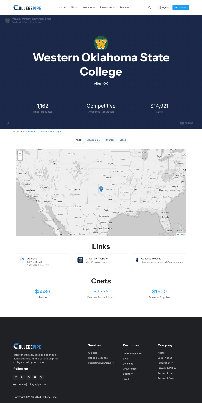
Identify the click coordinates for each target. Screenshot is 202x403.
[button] (101, 189)
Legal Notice (165, 357)
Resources (106, 7)
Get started (181, 7)
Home (62, 7)
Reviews (124, 7)
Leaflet (182, 234)
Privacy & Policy (167, 367)
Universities (19, 131)
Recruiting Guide (132, 353)
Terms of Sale (166, 378)
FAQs (126, 378)
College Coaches (98, 357)
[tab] (79, 140)
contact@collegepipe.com (31, 384)
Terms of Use (165, 373)
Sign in (165, 7)
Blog (125, 358)
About (74, 7)
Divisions (128, 363)
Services (87, 7)
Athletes (92, 352)
